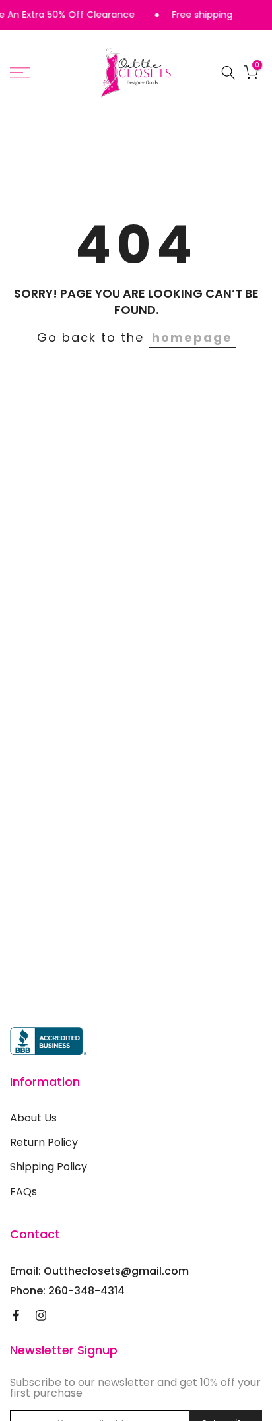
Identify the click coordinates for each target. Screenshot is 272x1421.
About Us (33, 1118)
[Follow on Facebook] (16, 1315)
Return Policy (44, 1142)
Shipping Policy (48, 1167)
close (258, 15)
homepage (192, 337)
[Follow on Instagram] (41, 1315)
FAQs (23, 1192)
